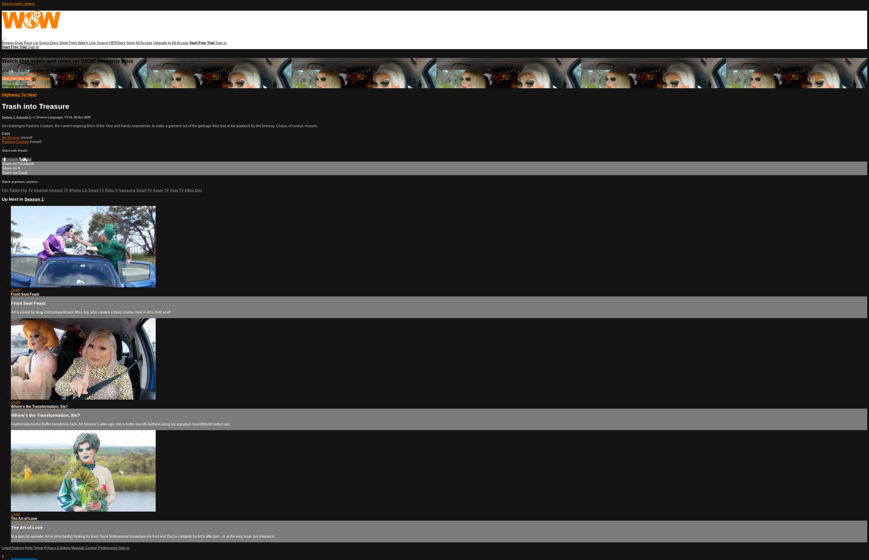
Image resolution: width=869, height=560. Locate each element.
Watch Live (87, 43)
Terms (38, 548)
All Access (144, 43)
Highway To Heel (19, 94)
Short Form (68, 43)
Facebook (10, 159)
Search (103, 43)
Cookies (64, 548)
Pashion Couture (16, 142)
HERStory (117, 43)
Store (130, 43)
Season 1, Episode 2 (16, 117)
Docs (54, 43)
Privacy (50, 548)
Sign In (33, 47)
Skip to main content (18, 4)
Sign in (221, 43)
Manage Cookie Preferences (94, 548)
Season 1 (34, 199)
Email (26, 159)
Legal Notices (13, 548)
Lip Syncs (41, 43)
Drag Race (24, 43)
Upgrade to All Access (171, 43)
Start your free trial (17, 78)
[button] (4, 38)
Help (29, 548)
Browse (8, 43)
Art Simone (11, 138)
